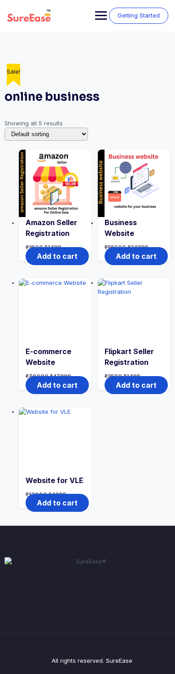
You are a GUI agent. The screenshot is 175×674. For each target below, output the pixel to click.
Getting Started (139, 15)
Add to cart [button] (57, 256)
